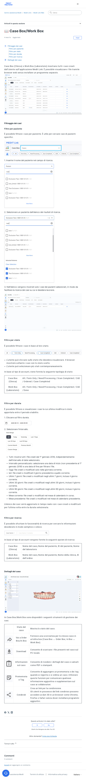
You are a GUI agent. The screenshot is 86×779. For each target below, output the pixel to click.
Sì (37, 725)
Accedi (6, 765)
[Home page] (8, 4)
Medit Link (27, 13)
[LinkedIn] (12, 712)
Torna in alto (9, 744)
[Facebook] (5, 712)
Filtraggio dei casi (15, 46)
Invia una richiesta (49, 736)
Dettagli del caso (15, 60)
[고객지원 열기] (5, 773)
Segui (77, 38)
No (49, 725)
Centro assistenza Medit (12, 13)
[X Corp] (9, 712)
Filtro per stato (15, 51)
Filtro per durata (15, 54)
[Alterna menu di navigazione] (78, 4)
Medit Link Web (38, 13)
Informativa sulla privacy (57, 774)
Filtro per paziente (16, 49)
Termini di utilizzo (37, 774)
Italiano (77, 775)
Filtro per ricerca (15, 57)
